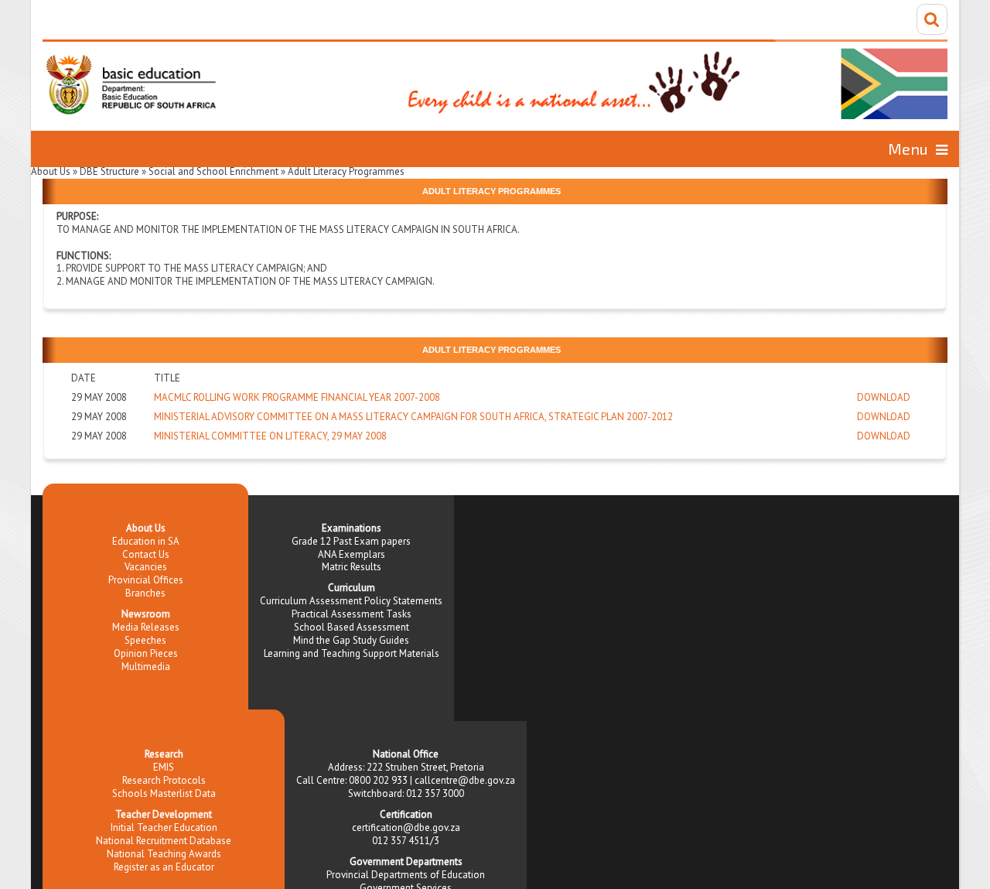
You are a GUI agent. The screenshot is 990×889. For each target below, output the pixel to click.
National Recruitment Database (163, 840)
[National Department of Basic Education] (495, 79)
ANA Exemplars (351, 554)
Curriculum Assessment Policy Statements (351, 600)
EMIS (163, 767)
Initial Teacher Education (164, 827)
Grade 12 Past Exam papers (351, 541)
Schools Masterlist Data (164, 793)
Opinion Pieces (146, 653)
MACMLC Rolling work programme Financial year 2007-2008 (297, 397)
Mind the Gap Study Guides (351, 640)
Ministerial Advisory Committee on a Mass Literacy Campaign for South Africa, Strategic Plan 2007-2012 (413, 416)
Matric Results (351, 566)
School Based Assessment (351, 627)
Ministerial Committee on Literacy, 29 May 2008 (270, 436)
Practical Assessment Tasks (351, 614)
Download (883, 397)
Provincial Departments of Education (405, 874)
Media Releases (145, 627)
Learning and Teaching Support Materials (351, 653)
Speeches (145, 640)
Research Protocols (164, 780)
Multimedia (145, 666)
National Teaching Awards (164, 853)
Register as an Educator (164, 867)
